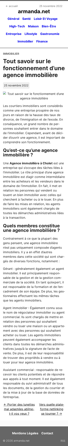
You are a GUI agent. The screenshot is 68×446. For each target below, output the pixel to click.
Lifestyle (31, 34)
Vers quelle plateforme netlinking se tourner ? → (51, 409)
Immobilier (25, 41)
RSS (63, 440)
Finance (42, 41)
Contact (47, 433)
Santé (26, 19)
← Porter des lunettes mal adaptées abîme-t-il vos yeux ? (19, 409)
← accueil (12, 6)
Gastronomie (50, 34)
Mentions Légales (25, 433)
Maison (33, 26)
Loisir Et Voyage (46, 19)
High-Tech (17, 26)
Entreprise (14, 34)
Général (13, 19)
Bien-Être (49, 26)
